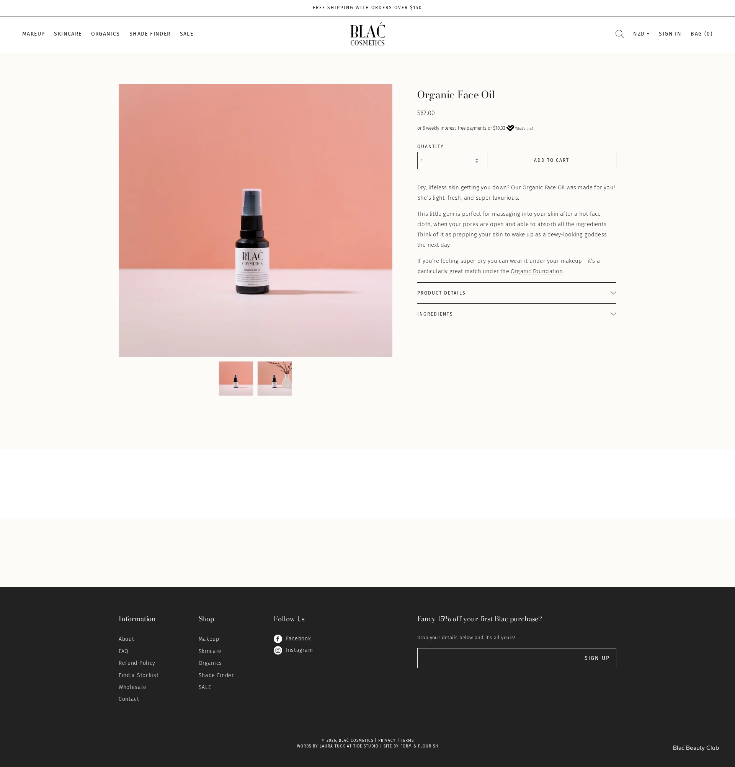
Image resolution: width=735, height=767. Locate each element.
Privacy (387, 740)
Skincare (68, 34)
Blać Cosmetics (356, 740)
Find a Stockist (139, 675)
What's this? (524, 128)
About (126, 639)
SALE (187, 34)
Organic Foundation (537, 271)
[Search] (620, 34)
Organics (105, 34)
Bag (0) (702, 34)
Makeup (33, 34)
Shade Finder (150, 34)
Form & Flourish (419, 746)
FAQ (124, 651)
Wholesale (132, 687)
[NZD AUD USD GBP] (641, 34)
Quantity (430, 146)
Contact (129, 699)
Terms (407, 740)
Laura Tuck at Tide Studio (349, 746)
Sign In (670, 34)
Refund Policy (137, 663)
